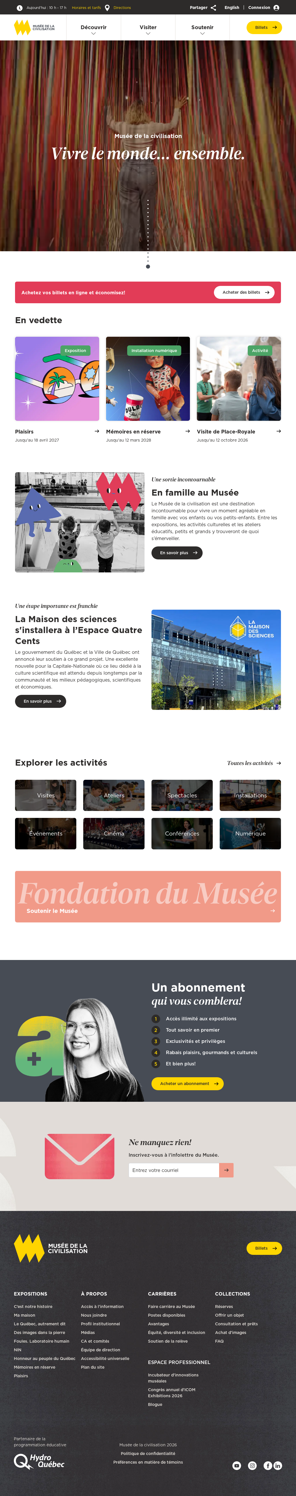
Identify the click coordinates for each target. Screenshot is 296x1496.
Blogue (155, 1404)
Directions (121, 7)
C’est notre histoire (33, 1306)
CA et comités (95, 1341)
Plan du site (92, 1367)
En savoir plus (174, 553)
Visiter (148, 27)
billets (261, 27)
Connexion (259, 7)
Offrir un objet (230, 1315)
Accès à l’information (102, 1306)
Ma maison (24, 1315)
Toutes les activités (250, 763)
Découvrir (94, 27)
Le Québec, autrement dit (40, 1324)
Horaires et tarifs (64, 7)
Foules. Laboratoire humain (41, 1341)
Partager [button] (199, 7)
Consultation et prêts (237, 1324)
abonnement (184, 1083)
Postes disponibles (166, 1315)
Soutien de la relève (168, 1341)
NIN (17, 1350)
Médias (88, 1332)
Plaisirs (21, 1376)
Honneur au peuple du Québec (44, 1358)
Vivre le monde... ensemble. (148, 147)
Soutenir (202, 27)
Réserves (224, 1306)
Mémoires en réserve (34, 1367)
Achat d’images (230, 1332)
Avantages (158, 1324)
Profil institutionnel (100, 1324)
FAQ (219, 1341)
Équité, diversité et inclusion (177, 1332)
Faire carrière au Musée (171, 1306)
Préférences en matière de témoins (148, 1462)
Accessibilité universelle (105, 1358)
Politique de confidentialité (148, 1453)
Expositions (30, 1294)
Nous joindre (94, 1315)
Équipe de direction (100, 1350)
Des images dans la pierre (39, 1332)
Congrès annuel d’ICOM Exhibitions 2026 (171, 1393)
